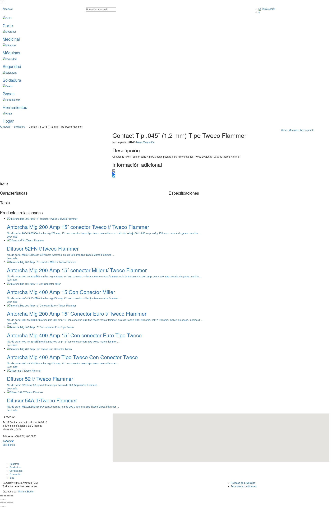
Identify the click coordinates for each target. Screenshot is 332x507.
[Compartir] (8, 495)
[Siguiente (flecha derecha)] (4, 499)
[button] (221, 436)
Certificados (16, 470)
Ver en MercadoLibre (292, 130)
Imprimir (309, 130)
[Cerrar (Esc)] (11, 495)
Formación (15, 474)
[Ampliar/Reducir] (1, 495)
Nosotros (14, 463)
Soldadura (19, 126)
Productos (15, 467)
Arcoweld (8, 9)
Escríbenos (9, 444)
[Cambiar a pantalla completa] (4, 495)
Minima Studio (26, 491)
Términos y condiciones (244, 486)
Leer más (12, 236)
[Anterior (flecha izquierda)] (1, 499)
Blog (12, 477)
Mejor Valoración (145, 142)
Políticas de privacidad (243, 482)
